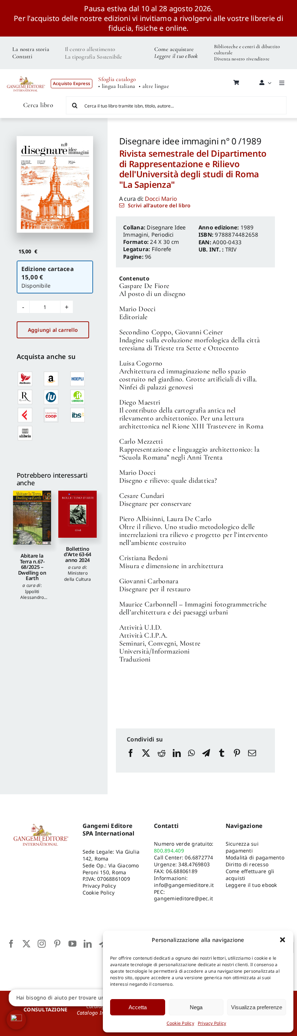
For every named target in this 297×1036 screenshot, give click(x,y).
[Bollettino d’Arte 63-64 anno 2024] (77, 514)
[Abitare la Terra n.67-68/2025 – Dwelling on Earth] (32, 518)
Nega (196, 1007)
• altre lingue (154, 86)
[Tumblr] (221, 760)
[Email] (252, 760)
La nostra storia (30, 49)
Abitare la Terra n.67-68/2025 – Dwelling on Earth (32, 567)
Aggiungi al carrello (53, 329)
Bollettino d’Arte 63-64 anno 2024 (77, 554)
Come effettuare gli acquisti (250, 874)
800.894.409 (169, 850)
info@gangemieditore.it (184, 884)
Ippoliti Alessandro (32, 594)
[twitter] (26, 944)
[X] (146, 760)
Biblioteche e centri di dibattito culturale (247, 49)
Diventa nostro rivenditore (241, 59)
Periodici (162, 234)
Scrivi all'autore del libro (159, 205)
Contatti (22, 56)
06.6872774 (199, 857)
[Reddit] (161, 760)
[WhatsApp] (191, 760)
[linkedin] (88, 944)
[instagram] (42, 944)
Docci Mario (161, 199)
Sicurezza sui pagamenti (242, 847)
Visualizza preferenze (256, 1007)
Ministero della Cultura (77, 576)
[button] (282, 939)
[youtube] (72, 944)
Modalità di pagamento (255, 857)
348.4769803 (194, 864)
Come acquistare (174, 49)
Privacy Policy (212, 1023)
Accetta (138, 1007)
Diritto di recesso (247, 864)
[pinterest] (57, 944)
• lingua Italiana (116, 86)
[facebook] (11, 944)
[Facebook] (130, 760)
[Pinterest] (236, 760)
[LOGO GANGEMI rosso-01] (26, 74)
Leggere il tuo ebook (251, 884)
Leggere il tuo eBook (176, 56)
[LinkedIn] (176, 760)
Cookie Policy (180, 1023)
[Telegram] (206, 760)
